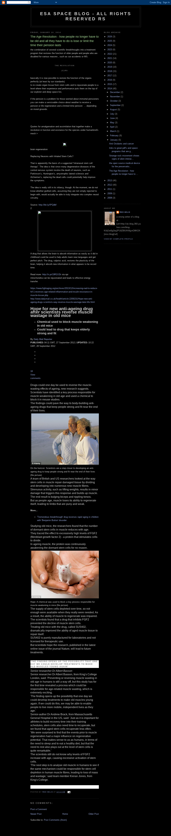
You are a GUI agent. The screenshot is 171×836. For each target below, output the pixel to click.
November (115, 96)
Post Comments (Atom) (55, 820)
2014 (110, 88)
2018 (110, 71)
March (113, 131)
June (112, 118)
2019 (110, 67)
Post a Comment (38, 809)
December (115, 92)
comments (35, 378)
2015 (110, 84)
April (112, 127)
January (114, 140)
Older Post (94, 814)
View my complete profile (118, 239)
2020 (110, 62)
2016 (110, 80)
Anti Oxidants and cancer (121, 143)
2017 (110, 75)
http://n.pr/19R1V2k (51, 274)
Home (65, 814)
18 (31, 371)
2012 (110, 185)
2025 (110, 41)
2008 (110, 198)
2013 (110, 180)
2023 (110, 49)
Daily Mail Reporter (43, 339)
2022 (110, 54)
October (114, 101)
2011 (110, 189)
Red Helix (125, 212)
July (112, 114)
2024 (110, 45)
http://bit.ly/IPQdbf (47, 205)
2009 (110, 193)
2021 (110, 58)
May (112, 122)
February (114, 135)
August (114, 109)
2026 (110, 36)
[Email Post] (69, 792)
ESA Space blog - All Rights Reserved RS (85, 16)
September (115, 105)
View (32, 374)
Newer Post (36, 814)
